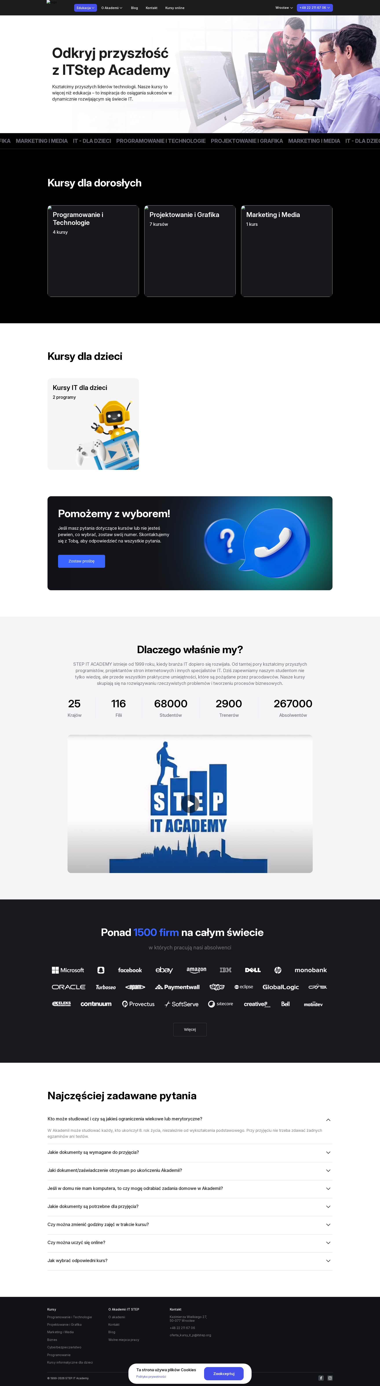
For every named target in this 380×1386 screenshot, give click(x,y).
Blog (134, 8)
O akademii (116, 1317)
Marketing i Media (294, 141)
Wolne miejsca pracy (123, 1340)
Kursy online (175, 8)
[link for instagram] (330, 1378)
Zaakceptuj (223, 1373)
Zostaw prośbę (82, 561)
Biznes (52, 1340)
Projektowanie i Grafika (226, 141)
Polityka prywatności (151, 1377)
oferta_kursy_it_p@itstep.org (190, 1335)
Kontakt (151, 8)
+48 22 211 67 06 (182, 1328)
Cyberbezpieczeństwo (64, 1347)
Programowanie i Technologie (140, 141)
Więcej (190, 1029)
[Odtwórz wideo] (190, 804)
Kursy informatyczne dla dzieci (70, 1362)
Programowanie (59, 1355)
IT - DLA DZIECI (72, 141)
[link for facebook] (321, 1378)
